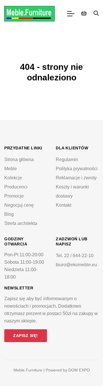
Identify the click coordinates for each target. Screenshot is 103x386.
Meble (10, 168)
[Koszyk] (84, 13)
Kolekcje (13, 177)
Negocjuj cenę (19, 205)
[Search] (96, 13)
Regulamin (67, 159)
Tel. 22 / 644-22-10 (75, 255)
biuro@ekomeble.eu (76, 264)
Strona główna (19, 159)
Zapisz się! (25, 335)
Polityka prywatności (77, 168)
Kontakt (63, 205)
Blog (9, 214)
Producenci (15, 186)
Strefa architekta (20, 223)
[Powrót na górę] (87, 370)
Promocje (14, 196)
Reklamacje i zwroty (76, 177)
